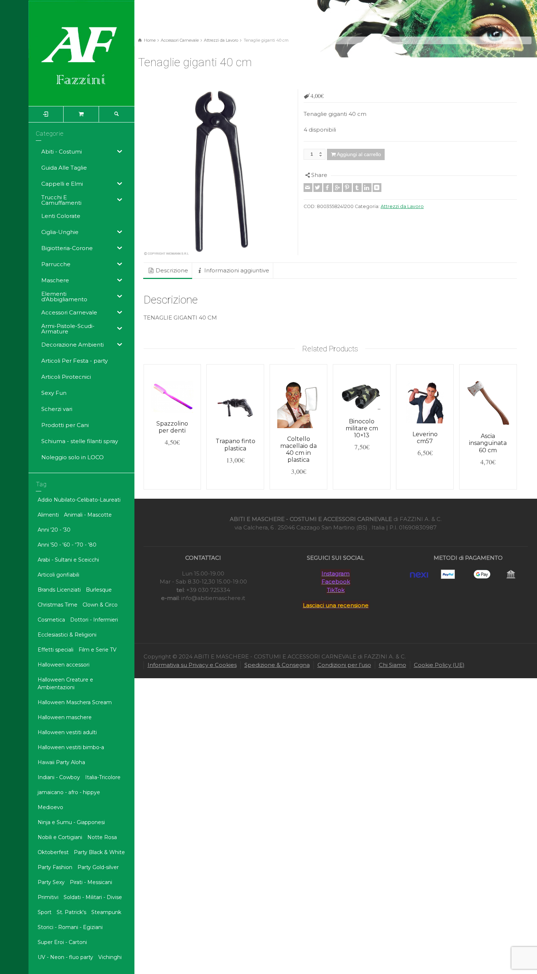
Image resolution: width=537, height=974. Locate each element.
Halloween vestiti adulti (67, 732)
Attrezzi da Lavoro (221, 40)
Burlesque (99, 589)
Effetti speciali (55, 649)
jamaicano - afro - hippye (69, 792)
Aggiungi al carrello (359, 154)
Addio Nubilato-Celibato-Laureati (79, 500)
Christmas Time (57, 604)
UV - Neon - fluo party (65, 957)
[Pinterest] (347, 187)
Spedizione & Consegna (277, 664)
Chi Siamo (392, 664)
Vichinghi (110, 957)
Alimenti (48, 514)
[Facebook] (327, 187)
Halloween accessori (64, 664)
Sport (45, 912)
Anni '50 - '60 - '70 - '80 (67, 544)
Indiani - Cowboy (59, 777)
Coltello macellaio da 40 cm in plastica (298, 449)
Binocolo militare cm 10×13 (362, 428)
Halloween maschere (65, 717)
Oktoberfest (53, 852)
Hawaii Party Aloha (61, 762)
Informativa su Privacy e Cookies (192, 664)
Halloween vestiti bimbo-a (71, 747)
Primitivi (48, 897)
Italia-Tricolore (103, 777)
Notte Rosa (102, 837)
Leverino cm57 (425, 438)
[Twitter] (317, 187)
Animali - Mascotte (88, 514)
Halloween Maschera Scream (75, 702)
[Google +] (337, 187)
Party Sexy (51, 882)
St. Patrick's (71, 912)
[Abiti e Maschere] (81, 52)
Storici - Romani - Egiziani (70, 927)
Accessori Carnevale (180, 40)
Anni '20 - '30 (54, 529)
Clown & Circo (100, 604)
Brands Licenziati (59, 589)
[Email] (308, 187)
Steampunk (106, 912)
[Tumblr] (357, 187)
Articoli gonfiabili (58, 574)
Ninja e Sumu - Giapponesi (71, 822)
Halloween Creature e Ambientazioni (65, 683)
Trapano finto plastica (235, 445)
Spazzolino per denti (172, 427)
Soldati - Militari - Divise (93, 897)
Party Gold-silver (98, 867)
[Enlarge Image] (218, 172)
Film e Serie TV (98, 649)
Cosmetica (51, 619)
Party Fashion (55, 867)
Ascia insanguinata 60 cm (488, 443)
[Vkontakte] (377, 187)
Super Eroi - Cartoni (62, 942)
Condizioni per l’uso (344, 664)
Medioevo (50, 807)
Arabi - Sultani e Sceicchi (68, 559)
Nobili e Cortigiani (60, 837)
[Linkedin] (367, 187)
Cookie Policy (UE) (439, 664)
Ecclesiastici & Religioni (67, 634)
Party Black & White (99, 852)
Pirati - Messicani (91, 882)
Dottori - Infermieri (94, 619)
